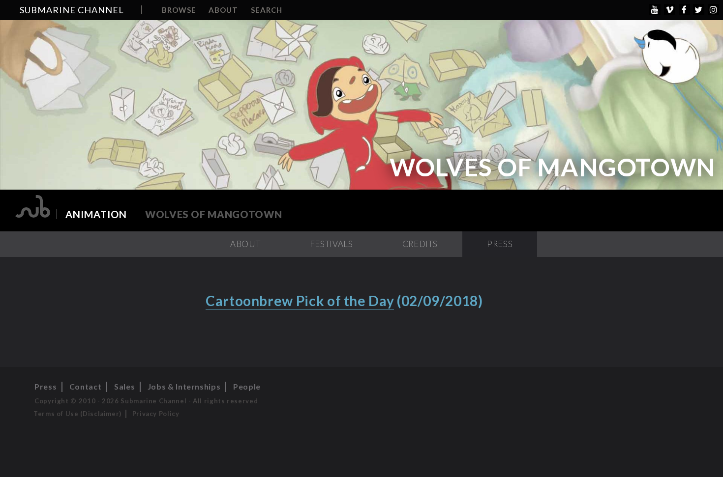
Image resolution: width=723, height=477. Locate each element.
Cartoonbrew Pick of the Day (300, 300)
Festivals (331, 244)
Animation (96, 214)
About (223, 9)
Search (266, 9)
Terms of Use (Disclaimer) (77, 414)
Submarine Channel (72, 9)
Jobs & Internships (184, 386)
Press (499, 244)
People (247, 386)
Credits (420, 244)
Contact (85, 386)
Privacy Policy (156, 414)
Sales (124, 386)
